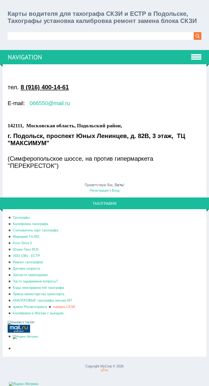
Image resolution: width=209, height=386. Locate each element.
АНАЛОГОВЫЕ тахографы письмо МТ (42, 300)
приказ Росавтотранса (30, 307)
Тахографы (21, 217)
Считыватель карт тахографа (35, 230)
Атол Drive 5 (22, 243)
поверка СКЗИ (64, 307)
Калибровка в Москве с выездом (38, 313)
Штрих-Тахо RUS (26, 249)
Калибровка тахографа (30, 224)
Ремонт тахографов (28, 262)
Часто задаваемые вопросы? (35, 281)
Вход (116, 190)
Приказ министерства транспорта (38, 294)
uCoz (104, 370)
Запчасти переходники (30, 275)
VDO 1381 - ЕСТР (26, 256)
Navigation (25, 57)
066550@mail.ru (50, 103)
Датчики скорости (26, 268)
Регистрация (99, 190)
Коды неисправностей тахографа (38, 288)
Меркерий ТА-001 (26, 237)
